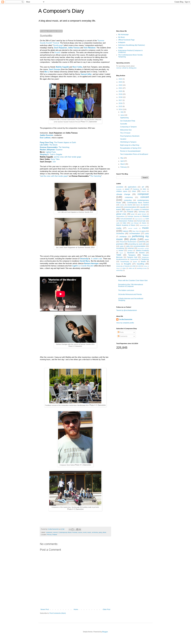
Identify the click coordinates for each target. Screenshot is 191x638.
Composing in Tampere (128, 127)
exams (128, 209)
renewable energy (143, 248)
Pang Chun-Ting (46, 142)
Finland (130, 212)
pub (147, 244)
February (123, 167)
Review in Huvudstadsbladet (130, 151)
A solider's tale (96, 259)
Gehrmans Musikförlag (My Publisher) (131, 45)
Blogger (105, 632)
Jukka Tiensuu (74, 48)
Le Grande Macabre (86, 266)
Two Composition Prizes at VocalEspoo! (134, 154)
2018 (121, 97)
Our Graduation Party (127, 121)
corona (122, 205)
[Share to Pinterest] (80, 529)
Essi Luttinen (45, 138)
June (122, 115)
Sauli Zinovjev (54, 69)
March (122, 164)
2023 (121, 82)
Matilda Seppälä (62, 67)
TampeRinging (124, 261)
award (127, 189)
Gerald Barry (85, 261)
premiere (120, 244)
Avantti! (57, 52)
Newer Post (45, 609)
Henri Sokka (77, 67)
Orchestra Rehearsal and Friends (130, 294)
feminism (145, 209)
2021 (121, 88)
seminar (130, 250)
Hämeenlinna (120, 216)
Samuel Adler (86, 74)
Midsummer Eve (126, 130)
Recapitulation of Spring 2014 (130, 148)
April (122, 161)
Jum (54, 162)
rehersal (131, 248)
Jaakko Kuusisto (46, 135)
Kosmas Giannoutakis (49, 147)
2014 (121, 109)
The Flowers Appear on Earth (65, 142)
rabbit (121, 246)
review (121, 250)
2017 (121, 100)
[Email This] (70, 529)
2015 (121, 106)
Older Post (106, 609)
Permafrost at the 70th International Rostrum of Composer (130, 285)
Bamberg (136, 189)
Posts (121, 332)
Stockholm (130, 253)
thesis (118, 264)
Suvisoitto (123, 124)
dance (138, 205)
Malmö (144, 223)
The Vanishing (64, 147)
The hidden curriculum (126, 290)
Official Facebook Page (126, 40)
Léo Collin (44, 145)
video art (131, 268)
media (118, 228)
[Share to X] (75, 529)
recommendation (139, 246)
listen (124, 223)
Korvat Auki (141, 221)
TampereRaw (134, 259)
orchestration (134, 233)
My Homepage (123, 34)
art (143, 187)
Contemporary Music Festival (67, 532)
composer (49, 532)
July (122, 112)
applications (132, 187)
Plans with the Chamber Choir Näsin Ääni (133, 280)
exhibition (136, 209)
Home (76, 609)
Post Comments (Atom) (58, 613)
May (122, 158)
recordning (120, 248)
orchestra (95, 532)
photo (104, 532)
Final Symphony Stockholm (129, 136)
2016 (121, 103)
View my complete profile (125, 323)
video (124, 268)
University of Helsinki (123, 266)
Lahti (117, 223)
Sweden (142, 253)
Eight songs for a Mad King (129, 145)
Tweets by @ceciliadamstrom (126, 310)
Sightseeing (124, 118)
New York (136, 231)
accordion (119, 187)
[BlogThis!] (72, 529)
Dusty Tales (55, 159)
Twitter (120, 48)
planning (142, 242)
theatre (143, 261)
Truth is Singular (56, 154)
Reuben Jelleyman (47, 150)
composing (129, 197)
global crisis (121, 214)
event (85, 532)
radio (128, 246)
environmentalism (130, 207)
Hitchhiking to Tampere (128, 142)
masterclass (143, 225)
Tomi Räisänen (90, 48)
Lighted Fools (51, 152)
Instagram (121, 42)
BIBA (144, 189)
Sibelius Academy (142, 250)
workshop (119, 270)
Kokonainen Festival (126, 221)
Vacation (123, 139)
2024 (121, 79)
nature (125, 231)
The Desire (53, 145)
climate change (123, 194)
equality (143, 207)
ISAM (147, 219)
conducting (128, 200)
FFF (121, 212)
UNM (133, 266)
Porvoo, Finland (52, 534)
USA (139, 266)
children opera (121, 191)
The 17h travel (125, 133)
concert (55, 532)
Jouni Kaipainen (60, 48)
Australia (118, 189)
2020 (121, 91)
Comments (123, 336)
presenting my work (135, 244)
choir (134, 191)
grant (132, 214)
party (100, 532)
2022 (121, 85)
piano (147, 239)
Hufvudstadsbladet (126, 219)
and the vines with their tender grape (67, 157)
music (89, 532)
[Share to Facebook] (77, 529)
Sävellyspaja (58, 45)
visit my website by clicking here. (126, 68)
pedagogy (123, 236)
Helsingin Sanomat (133, 216)
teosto (135, 261)
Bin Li (47, 72)
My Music (121, 37)
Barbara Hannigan (91, 263)
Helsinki (145, 216)
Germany (142, 212)
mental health (132, 228)
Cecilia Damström (125, 319)
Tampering (145, 259)
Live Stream (135, 223)
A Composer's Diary (61, 11)
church (143, 191)
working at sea (141, 268)
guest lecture (142, 214)
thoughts (127, 264)
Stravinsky (84, 259)
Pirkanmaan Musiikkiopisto (128, 241)
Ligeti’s (75, 266)
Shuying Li (44, 154)
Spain (121, 253)
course (80, 532)
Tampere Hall (132, 257)
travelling (140, 264)
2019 (121, 94)
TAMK (118, 255)
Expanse (59, 150)
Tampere (132, 255)
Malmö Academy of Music (125, 225)
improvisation (139, 219)
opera (143, 231)
